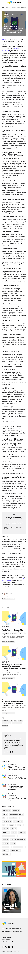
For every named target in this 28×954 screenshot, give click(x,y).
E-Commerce (6, 821)
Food (20, 825)
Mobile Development (6, 937)
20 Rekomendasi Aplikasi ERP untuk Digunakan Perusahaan (16, 768)
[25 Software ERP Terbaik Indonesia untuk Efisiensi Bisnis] (4, 776)
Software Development (7, 941)
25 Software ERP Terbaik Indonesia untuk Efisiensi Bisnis (17, 778)
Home (3, 7)
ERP (15, 720)
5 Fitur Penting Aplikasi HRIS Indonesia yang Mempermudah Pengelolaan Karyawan (17, 799)
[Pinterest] (12, 752)
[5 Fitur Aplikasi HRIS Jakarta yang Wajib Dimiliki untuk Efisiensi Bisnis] (4, 785)
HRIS (9, 723)
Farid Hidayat (13, 764)
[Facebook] (5, 752)
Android (16, 810)
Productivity (6, 847)
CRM (11, 720)
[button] (2, 2)
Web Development (6, 939)
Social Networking (19, 847)
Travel (4, 850)
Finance (20, 720)
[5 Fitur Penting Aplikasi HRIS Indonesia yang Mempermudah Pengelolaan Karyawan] (4, 796)
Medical (5, 839)
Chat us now (7, 525)
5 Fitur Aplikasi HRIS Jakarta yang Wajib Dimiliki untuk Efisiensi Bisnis (16, 788)
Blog (4, 814)
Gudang (4, 723)
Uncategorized (15, 850)
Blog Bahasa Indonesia (16, 814)
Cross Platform (14, 817)
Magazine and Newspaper (9, 836)
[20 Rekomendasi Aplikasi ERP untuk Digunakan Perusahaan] (4, 767)
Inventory (15, 723)
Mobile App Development (8, 598)
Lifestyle (22, 832)
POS (20, 723)
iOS (14, 832)
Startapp (4, 39)
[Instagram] (10, 752)
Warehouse (5, 725)
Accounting (5, 720)
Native (5, 843)
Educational (18, 821)
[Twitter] (7, 752)
